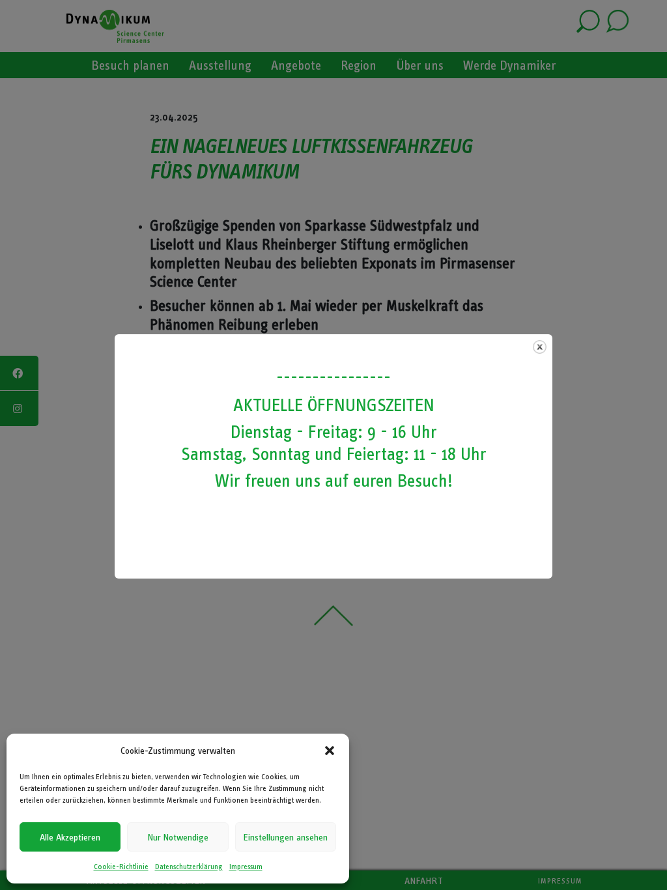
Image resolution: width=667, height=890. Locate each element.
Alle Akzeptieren (70, 837)
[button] (329, 750)
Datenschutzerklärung (189, 866)
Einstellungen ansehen (286, 837)
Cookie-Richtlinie (121, 866)
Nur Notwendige (178, 837)
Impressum (246, 866)
